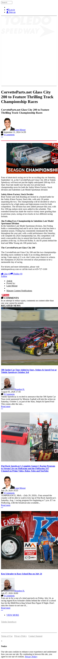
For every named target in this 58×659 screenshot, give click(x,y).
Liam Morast (20, 130)
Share (6, 295)
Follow (4, 276)
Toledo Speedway (8, 622)
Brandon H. (20, 389)
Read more (5, 406)
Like (7, 274)
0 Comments (9, 134)
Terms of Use (7, 636)
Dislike (17, 274)
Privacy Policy (20, 636)
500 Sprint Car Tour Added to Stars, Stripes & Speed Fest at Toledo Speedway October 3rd (29, 371)
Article (9, 281)
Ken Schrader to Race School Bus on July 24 (21, 574)
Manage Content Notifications (19, 291)
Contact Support (35, 636)
